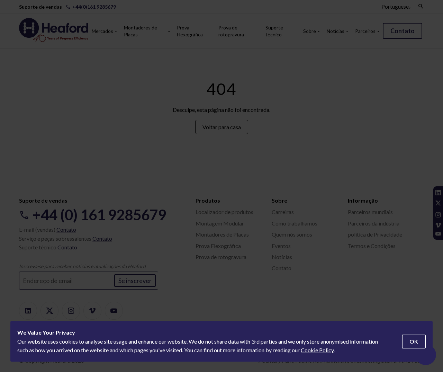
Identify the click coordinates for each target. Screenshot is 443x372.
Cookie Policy (317, 350)
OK (413, 341)
